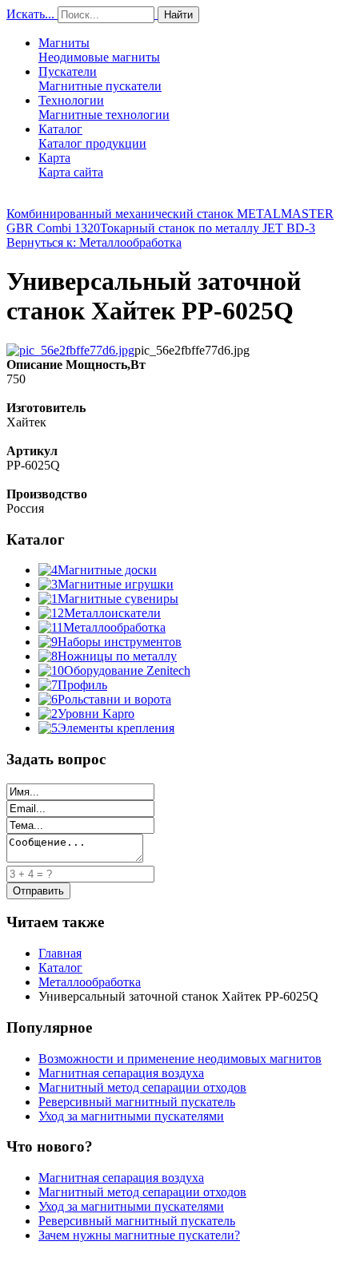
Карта (70, 165)
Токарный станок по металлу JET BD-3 (207, 228)
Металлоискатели (112, 613)
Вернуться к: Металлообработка (94, 242)
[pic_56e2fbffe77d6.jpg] (70, 350)
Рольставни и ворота (114, 699)
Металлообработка (114, 627)
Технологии (104, 107)
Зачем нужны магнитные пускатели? (139, 1235)
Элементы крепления (116, 728)
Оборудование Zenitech (127, 670)
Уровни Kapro (96, 713)
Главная (60, 953)
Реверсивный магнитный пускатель (136, 1101)
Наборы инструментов (120, 641)
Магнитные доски (107, 570)
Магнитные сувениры (118, 598)
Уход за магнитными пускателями (131, 1116)
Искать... (30, 14)
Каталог (92, 136)
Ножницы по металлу (117, 656)
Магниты (99, 50)
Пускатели (100, 79)
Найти (178, 15)
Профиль (82, 685)
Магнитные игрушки (116, 584)
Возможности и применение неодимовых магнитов (180, 1058)
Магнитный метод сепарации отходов (142, 1087)
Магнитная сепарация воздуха (121, 1073)
